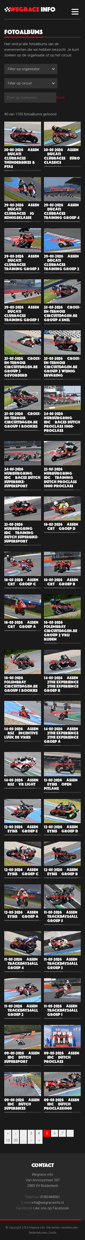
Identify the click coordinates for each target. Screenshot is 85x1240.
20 (15, 1140)
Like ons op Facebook (51, 1208)
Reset (60, 97)
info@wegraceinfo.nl (47, 1202)
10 (8, 1140)
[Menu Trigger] (75, 11)
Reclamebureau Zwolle (42, 1232)
